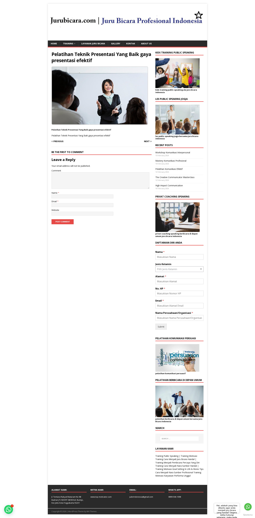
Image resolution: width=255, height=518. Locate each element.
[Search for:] (179, 438)
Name (55, 192)
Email (54, 201)
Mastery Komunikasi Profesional (170, 160)
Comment (56, 170)
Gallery (115, 43)
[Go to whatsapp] (248, 506)
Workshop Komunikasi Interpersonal (172, 152)
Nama (160, 252)
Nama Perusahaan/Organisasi (174, 313)
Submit (161, 326)
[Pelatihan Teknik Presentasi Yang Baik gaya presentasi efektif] (102, 126)
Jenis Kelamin (163, 264)
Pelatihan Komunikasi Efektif (169, 169)
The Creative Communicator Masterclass (174, 177)
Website (55, 210)
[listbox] (179, 269)
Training (68, 43)
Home (54, 43)
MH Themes (92, 511)
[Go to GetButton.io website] (248, 515)
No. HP (160, 288)
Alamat (160, 276)
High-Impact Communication (169, 185)
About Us (146, 43)
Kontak (130, 43)
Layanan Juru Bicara (93, 43)
